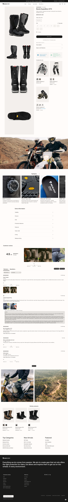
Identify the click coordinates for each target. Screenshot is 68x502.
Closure (16, 216)
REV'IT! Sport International (9, 498)
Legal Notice (63, 495)
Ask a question (56, 268)
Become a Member (38, 1)
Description (39, 44)
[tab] (12, 269)
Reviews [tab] (6, 269)
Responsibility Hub (27, 481)
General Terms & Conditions (56, 495)
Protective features (19, 223)
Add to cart (49, 36)
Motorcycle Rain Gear (6, 445)
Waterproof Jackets (6, 440)
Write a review (62, 268)
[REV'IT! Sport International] (6, 4)
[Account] (60, 4)
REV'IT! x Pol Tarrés (27, 442)
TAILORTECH (26, 483)
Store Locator (26, 484)
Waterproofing (18, 238)
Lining (16, 234)
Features (17, 227)
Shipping (4, 478)
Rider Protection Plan (6, 486)
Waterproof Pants (6, 442)
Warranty (4, 481)
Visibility (16, 212)
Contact (4, 484)
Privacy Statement (48, 495)
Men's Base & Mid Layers (49, 445)
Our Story (26, 476)
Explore (25, 486)
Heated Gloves (47, 447)
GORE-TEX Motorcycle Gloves (8, 447)
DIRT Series (26, 440)
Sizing (4, 483)
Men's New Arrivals (27, 445)
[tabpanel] (34, 320)
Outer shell (17, 230)
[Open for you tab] (65, 499)
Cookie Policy (43, 495)
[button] (31, 255)
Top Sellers (47, 440)
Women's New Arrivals (28, 447)
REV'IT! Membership (6, 487)
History (25, 478)
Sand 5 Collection (48, 442)
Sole (16, 219)
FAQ (4, 476)
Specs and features (40, 47)
